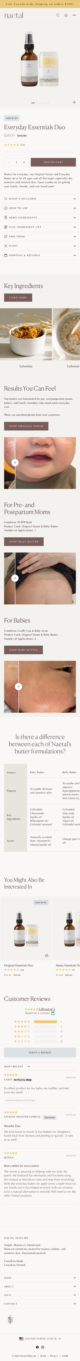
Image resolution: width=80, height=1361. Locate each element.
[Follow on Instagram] (42, 1347)
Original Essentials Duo (18, 965)
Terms (43, 1355)
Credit (65, 1355)
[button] (22, 1021)
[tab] (30, 883)
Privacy (54, 1355)
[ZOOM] (74, 102)
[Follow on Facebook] (37, 1347)
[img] (40, 1075)
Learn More (18, 297)
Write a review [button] (40, 1052)
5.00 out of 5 (47, 1009)
